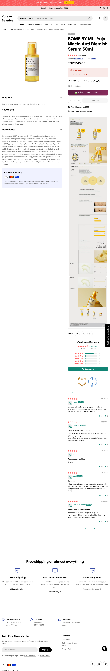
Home (4, 29)
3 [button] (88, 528)
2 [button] (85, 528)
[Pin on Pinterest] (90, 333)
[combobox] (55, 18)
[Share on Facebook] (77, 333)
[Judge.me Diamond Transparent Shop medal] (92, 381)
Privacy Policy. (45, 656)
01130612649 (39, 625)
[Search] (89, 18)
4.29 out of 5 (93, 346)
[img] (73, 399)
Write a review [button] (88, 369)
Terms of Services (30, 656)
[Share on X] (83, 333)
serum (93, 59)
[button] (73, 55)
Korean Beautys (7, 18)
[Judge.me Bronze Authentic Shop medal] (82, 381)
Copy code (69, 3)
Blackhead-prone (15, 29)
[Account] (99, 18)
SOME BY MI (78, 59)
